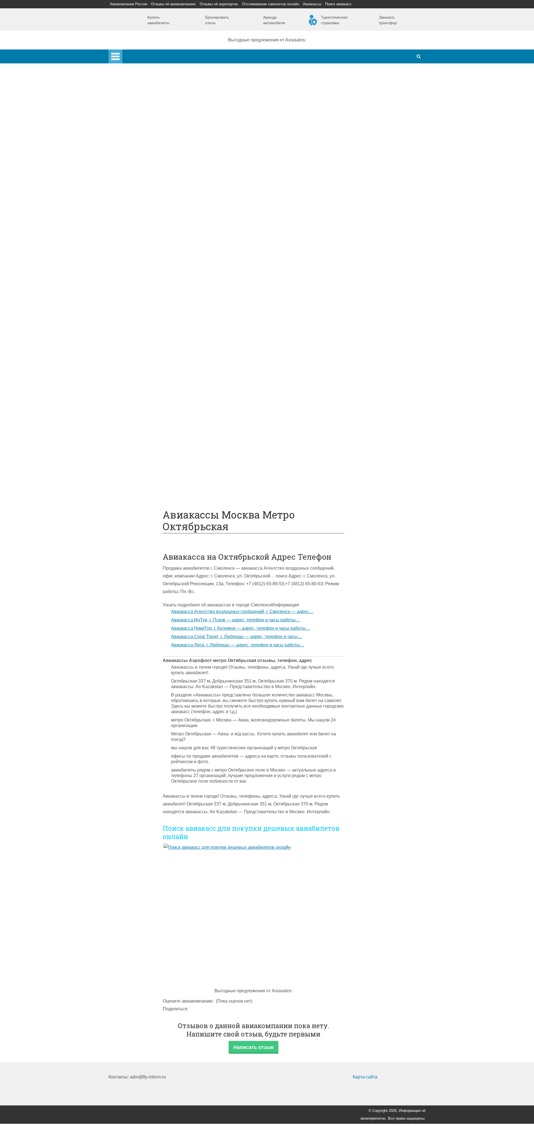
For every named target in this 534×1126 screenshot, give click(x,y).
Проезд (138, 313)
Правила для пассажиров (157, 445)
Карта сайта (365, 1077)
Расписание (143, 266)
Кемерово (141, 165)
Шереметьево (145, 118)
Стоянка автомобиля (152, 453)
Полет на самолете (150, 484)
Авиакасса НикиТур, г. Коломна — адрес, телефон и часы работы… (240, 628)
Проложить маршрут (152, 468)
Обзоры (139, 406)
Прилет (138, 336)
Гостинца (140, 375)
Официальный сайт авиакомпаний (166, 429)
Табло (137, 383)
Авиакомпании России (128, 4)
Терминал (141, 390)
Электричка (142, 297)
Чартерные (142, 258)
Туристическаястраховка (334, 20)
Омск (136, 172)
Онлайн (139, 422)
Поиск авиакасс (338, 4)
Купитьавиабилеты (158, 20)
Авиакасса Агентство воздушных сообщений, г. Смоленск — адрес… (242, 611)
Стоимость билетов (151, 414)
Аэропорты (131, 95)
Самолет (129, 196)
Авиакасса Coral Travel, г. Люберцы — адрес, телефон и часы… (236, 636)
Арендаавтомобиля (274, 20)
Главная (131, 53)
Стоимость (142, 367)
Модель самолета (149, 235)
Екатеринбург (145, 157)
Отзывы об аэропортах (219, 4)
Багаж (137, 351)
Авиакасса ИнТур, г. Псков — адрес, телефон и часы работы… (235, 619)
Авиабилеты (143, 250)
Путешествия (133, 460)
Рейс (136, 274)
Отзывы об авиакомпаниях (173, 4)
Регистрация (144, 188)
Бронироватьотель (217, 20)
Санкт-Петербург (148, 134)
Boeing (138, 219)
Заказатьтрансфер (388, 20)
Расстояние (143, 281)
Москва (138, 149)
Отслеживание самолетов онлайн (270, 4)
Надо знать (131, 492)
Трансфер (141, 289)
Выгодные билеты (149, 476)
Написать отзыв (253, 1047)
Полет (126, 328)
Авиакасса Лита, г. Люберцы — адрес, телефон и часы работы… (237, 645)
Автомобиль (143, 320)
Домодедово (144, 110)
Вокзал (138, 180)
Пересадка (142, 344)
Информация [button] (285, 604)
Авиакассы (312, 4)
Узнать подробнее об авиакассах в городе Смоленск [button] (217, 604)
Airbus (137, 204)
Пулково (139, 141)
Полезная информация (144, 398)
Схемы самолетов (149, 211)
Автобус (139, 305)
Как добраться (134, 242)
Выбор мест (143, 227)
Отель (137, 359)
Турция (138, 126)
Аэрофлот (141, 102)
